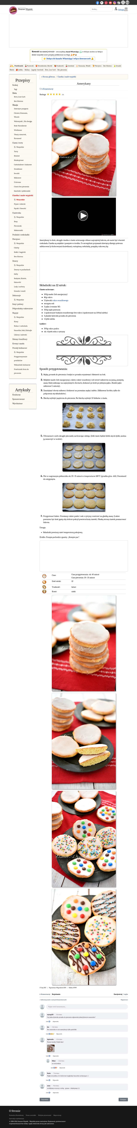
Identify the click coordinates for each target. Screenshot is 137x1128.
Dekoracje (16, 295)
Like (47, 1021)
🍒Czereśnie (69, 66)
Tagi (15, 89)
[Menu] (126, 9)
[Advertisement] (68, 31)
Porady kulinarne (19, 348)
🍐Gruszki (117, 66)
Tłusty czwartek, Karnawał (20, 136)
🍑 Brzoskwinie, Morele (43, 66)
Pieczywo (16, 239)
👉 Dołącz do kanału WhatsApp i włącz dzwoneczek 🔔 (68, 58)
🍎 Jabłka (19, 70)
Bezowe (17, 156)
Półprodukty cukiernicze (22, 308)
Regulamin (56, 994)
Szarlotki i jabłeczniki (22, 191)
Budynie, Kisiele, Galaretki (20, 280)
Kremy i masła (18, 343)
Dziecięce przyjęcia (21, 109)
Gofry (16, 274)
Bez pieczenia (62, 70)
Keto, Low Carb (50, 70)
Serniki (16, 173)
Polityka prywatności (44, 1115)
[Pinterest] (106, 2)
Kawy (16, 322)
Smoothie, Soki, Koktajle (23, 330)
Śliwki (12, 70)
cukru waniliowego (60, 300)
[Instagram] (115, 2)
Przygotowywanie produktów (20, 359)
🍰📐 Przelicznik (16, 66)
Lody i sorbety (19, 287)
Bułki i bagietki (20, 252)
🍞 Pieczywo (96, 66)
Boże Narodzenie (20, 126)
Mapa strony (57, 1115)
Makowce (17, 178)
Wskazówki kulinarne (22, 365)
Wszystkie (20, 147)
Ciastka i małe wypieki (22, 195)
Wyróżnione (17, 403)
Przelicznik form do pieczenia (21, 371)
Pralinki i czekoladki (20, 235)
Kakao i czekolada (21, 326)
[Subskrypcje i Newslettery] (118, 4)
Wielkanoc (18, 130)
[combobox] (101, 9)
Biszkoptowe (19, 160)
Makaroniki (18, 230)
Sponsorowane (18, 399)
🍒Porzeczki (29, 66)
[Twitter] (102, 2)
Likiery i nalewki (20, 335)
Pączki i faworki (20, 208)
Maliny (27, 70)
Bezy (16, 221)
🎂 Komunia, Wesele (83, 66)
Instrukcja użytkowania (16, 1119)
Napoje (15, 313)
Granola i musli (19, 291)
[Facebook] (97, 2)
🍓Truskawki (59, 66)
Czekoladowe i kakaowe (23, 165)
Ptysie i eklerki (19, 204)
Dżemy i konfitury (19, 339)
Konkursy (16, 395)
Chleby (16, 248)
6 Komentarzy (47, 89)
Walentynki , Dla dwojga (23, 121)
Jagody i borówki (37, 70)
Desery (15, 261)
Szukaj (15, 85)
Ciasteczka (16, 213)
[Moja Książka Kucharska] (127, 4)
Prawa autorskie (31, 1115)
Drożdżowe (18, 169)
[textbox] (87, 1007)
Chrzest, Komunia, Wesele (20, 115)
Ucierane (17, 182)
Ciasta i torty (17, 143)
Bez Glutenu (107, 66)
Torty (16, 151)
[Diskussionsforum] (123, 4)
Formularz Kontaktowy (16, 1115)
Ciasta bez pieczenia (21, 187)
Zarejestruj (118, 994)
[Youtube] (110, 2)
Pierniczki (18, 226)
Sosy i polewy (17, 304)
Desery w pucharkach (22, 270)
